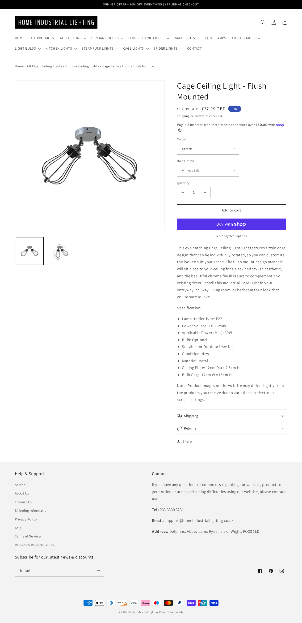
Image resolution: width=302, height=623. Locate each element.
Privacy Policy (26, 519)
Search (20, 484)
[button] (72, 38)
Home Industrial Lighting (143, 612)
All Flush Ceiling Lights (44, 66)
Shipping (183, 116)
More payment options (231, 236)
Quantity (183, 183)
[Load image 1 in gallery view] (30, 251)
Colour (181, 139)
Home (19, 66)
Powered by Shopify (171, 612)
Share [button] (187, 441)
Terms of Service (28, 536)
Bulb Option (185, 161)
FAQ (18, 527)
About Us (22, 493)
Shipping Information (32, 510)
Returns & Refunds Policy (34, 545)
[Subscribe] (98, 570)
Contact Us (23, 502)
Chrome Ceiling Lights (82, 66)
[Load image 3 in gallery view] (60, 251)
